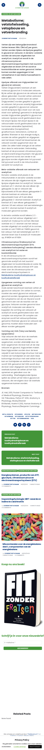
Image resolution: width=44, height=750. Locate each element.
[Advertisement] (22, 683)
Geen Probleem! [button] (35, 747)
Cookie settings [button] (20, 747)
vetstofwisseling (32, 416)
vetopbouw (19, 416)
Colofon (13, 736)
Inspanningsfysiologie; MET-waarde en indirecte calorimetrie (21, 500)
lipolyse (27, 414)
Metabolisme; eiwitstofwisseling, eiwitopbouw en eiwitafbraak (22, 459)
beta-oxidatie (7, 414)
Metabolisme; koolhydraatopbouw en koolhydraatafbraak (16, 440)
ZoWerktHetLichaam (12, 553)
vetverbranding (23, 418)
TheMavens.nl (32, 734)
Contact (20, 736)
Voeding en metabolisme (11, 14)
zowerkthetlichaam (9, 38)
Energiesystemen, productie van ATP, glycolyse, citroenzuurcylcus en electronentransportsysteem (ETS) (20, 478)
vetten (12, 418)
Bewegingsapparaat (9, 470)
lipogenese (19, 414)
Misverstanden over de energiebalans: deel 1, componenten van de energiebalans (22, 547)
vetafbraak (9, 416)
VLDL (32, 418)
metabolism (36, 414)
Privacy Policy (29, 736)
